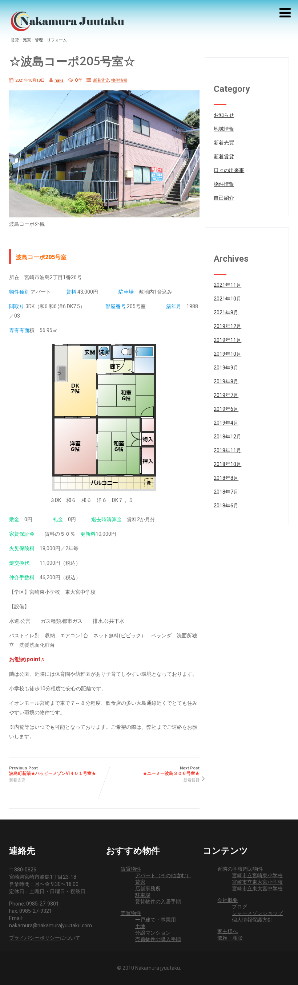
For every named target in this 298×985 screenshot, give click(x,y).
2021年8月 (226, 312)
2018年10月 (227, 464)
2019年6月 (226, 409)
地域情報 (224, 129)
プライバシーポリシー (34, 938)
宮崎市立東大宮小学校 (257, 882)
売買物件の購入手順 (158, 939)
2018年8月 (226, 478)
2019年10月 (227, 354)
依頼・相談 (230, 938)
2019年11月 (227, 340)
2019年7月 (226, 395)
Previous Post (52, 771)
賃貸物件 (131, 869)
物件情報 (119, 80)
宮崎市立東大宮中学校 (257, 888)
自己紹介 (224, 198)
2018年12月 (227, 437)
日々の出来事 (229, 170)
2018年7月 (226, 492)
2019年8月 (226, 381)
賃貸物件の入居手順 (158, 901)
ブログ (239, 907)
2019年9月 (226, 368)
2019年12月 (227, 326)
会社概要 (227, 900)
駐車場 (142, 895)
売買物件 (131, 913)
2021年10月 (227, 299)
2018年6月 (226, 505)
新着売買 (224, 143)
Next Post (171, 771)
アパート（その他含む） (163, 875)
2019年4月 (226, 423)
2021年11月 (227, 285)
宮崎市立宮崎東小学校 (257, 875)
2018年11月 (227, 450)
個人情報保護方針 (252, 920)
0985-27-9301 (42, 904)
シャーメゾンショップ (257, 913)
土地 (140, 926)
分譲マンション (153, 933)
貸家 (140, 882)
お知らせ (224, 115)
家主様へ (227, 931)
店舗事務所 (148, 888)
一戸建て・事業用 (155, 920)
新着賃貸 (101, 80)
